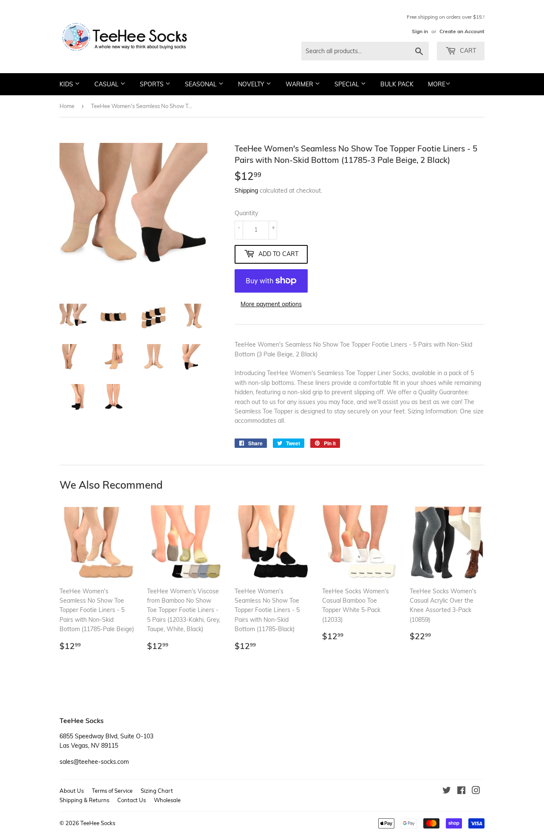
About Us (72, 790)
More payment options (271, 304)
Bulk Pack (397, 84)
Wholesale (167, 800)
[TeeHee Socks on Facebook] (461, 791)
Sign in (420, 31)
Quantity (246, 213)
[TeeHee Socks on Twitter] (446, 791)
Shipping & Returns (84, 800)
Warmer (300, 84)
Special (347, 84)
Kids (67, 84)
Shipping (246, 190)
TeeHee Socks (97, 823)
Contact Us (131, 800)
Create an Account (461, 31)
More (436, 84)
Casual (107, 84)
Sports (152, 84)
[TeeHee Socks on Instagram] (476, 791)
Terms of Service (112, 790)
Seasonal (201, 84)
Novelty (252, 84)
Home (67, 105)
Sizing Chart (157, 790)
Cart (467, 50)
